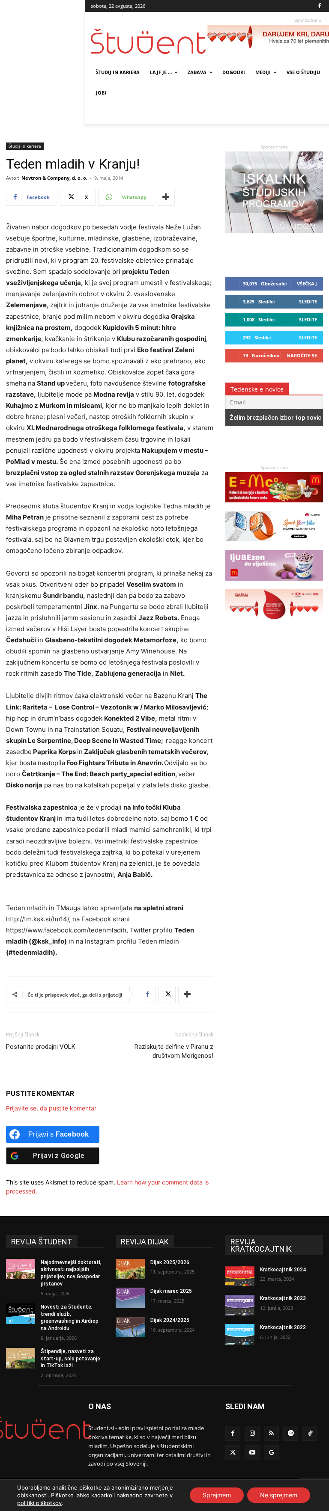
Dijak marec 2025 (171, 1291)
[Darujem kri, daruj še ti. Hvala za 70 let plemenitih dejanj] (274, 624)
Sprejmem (217, 1495)
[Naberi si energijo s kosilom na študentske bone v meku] (274, 506)
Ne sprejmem (278, 1495)
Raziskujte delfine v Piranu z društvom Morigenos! (174, 1051)
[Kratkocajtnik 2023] (239, 1305)
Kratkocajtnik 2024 (283, 1270)
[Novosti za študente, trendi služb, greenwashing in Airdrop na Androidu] (20, 1313)
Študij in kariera (25, 146)
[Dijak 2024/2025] (130, 1327)
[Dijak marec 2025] (130, 1298)
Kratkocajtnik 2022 (283, 1327)
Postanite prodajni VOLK (40, 1047)
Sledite (308, 301)
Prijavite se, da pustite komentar (51, 1108)
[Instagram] (252, 1433)
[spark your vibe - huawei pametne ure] (274, 545)
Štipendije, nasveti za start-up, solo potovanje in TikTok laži (70, 1358)
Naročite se (302, 355)
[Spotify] (290, 1433)
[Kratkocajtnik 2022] (239, 1334)
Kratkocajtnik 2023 (283, 1298)
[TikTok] (309, 1433)
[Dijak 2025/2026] (130, 1269)
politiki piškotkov (39, 1502)
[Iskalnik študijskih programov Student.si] (274, 230)
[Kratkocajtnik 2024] (239, 1276)
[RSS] (271, 1433)
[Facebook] (320, 6)
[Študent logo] (149, 41)
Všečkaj (307, 283)
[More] (166, 197)
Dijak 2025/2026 (169, 1262)
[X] (167, 994)
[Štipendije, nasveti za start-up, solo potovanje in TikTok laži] (20, 1358)
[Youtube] (252, 1452)
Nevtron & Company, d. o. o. (54, 178)
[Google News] (271, 1452)
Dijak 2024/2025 (169, 1320)
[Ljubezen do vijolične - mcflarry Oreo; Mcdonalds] (274, 585)
